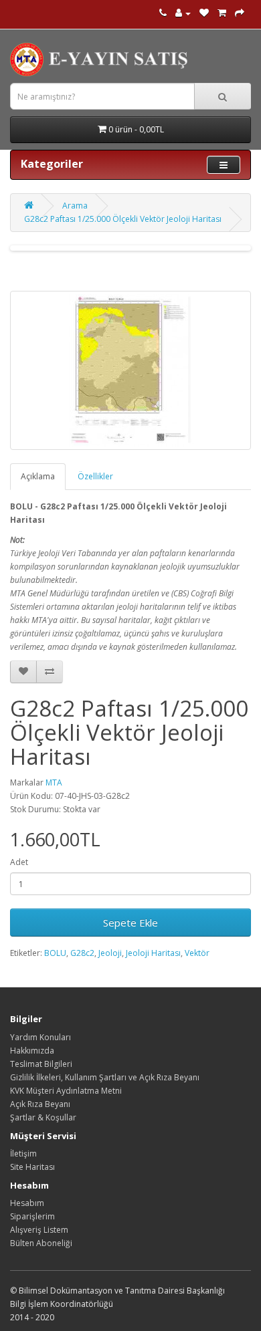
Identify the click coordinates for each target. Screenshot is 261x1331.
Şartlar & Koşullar (43, 1117)
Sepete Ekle (130, 922)
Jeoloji (110, 953)
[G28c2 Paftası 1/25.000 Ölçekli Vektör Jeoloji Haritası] (130, 370)
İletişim (23, 1153)
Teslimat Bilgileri (41, 1064)
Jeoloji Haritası (153, 953)
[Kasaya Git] (239, 13)
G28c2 (82, 953)
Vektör (197, 953)
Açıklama (38, 476)
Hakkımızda (32, 1050)
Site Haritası (32, 1167)
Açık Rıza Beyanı (40, 1104)
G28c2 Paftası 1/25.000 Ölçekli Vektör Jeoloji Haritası (123, 219)
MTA (54, 782)
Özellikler (95, 476)
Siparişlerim (32, 1216)
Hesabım (27, 1203)
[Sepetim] (221, 13)
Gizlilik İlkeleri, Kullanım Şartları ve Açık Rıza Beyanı (104, 1077)
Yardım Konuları (40, 1037)
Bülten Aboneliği (41, 1243)
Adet (19, 862)
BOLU (55, 953)
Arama (75, 205)
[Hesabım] (183, 13)
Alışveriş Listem (39, 1229)
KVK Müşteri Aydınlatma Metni (66, 1090)
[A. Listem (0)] (204, 13)
